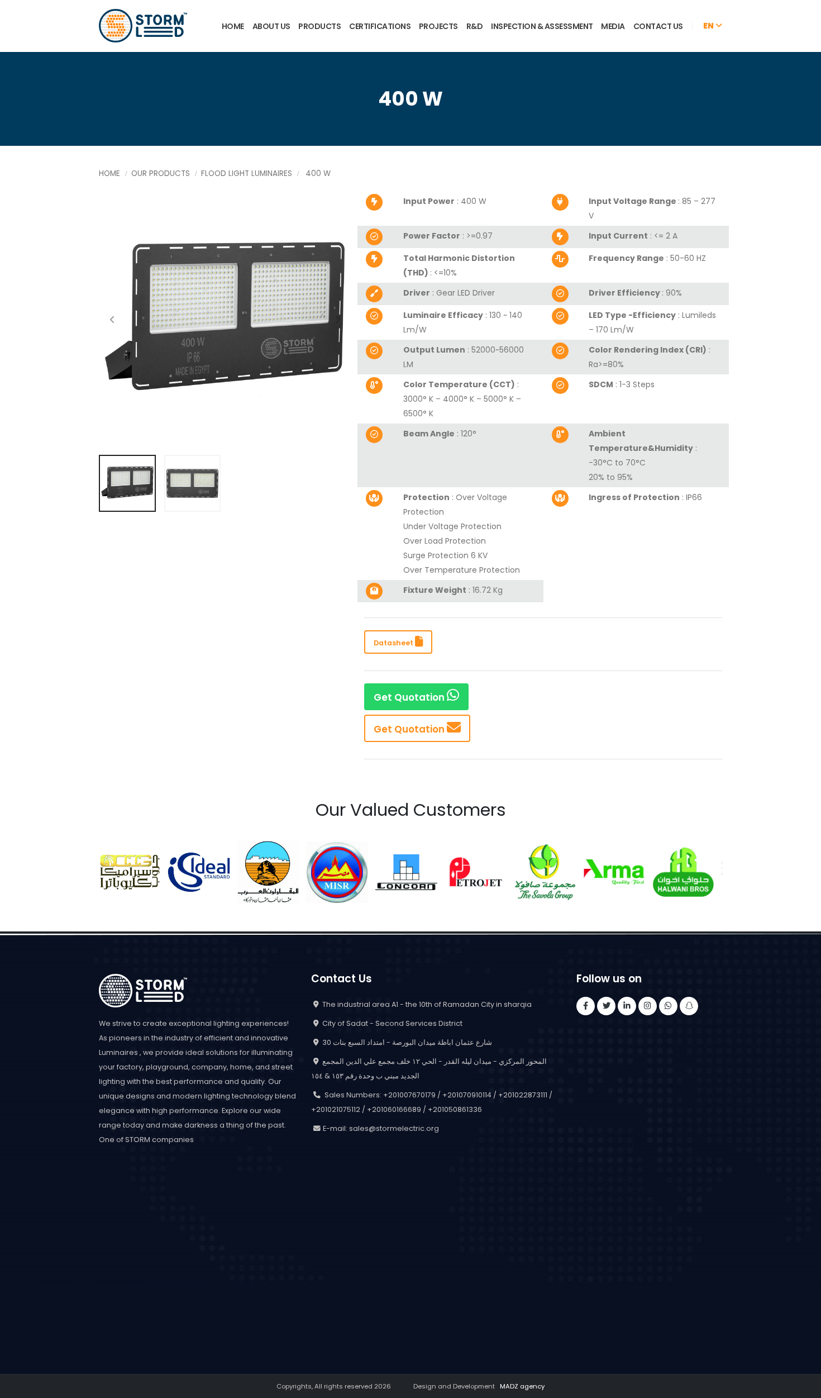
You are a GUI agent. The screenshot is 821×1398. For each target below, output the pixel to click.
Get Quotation (410, 697)
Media (613, 26)
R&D (474, 26)
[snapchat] (689, 1006)
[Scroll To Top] (801, 1385)
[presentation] (112, 320)
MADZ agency (522, 1386)
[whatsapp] (668, 1006)
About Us (271, 26)
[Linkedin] (627, 1006)
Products (319, 26)
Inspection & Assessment (542, 26)
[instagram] (647, 1006)
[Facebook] (585, 1006)
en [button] (709, 25)
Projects (438, 26)
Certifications (379, 26)
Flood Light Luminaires (246, 173)
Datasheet (394, 643)
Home (233, 26)
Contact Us (658, 26)
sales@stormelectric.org (394, 1128)
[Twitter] (606, 1006)
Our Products (160, 173)
